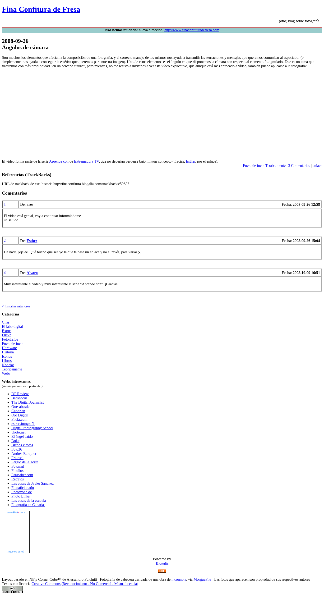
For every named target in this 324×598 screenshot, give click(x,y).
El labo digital (12, 326)
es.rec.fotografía (23, 424)
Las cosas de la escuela (28, 500)
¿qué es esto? (16, 551)
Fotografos (10, 339)
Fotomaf (17, 466)
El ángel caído (22, 436)
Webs (6, 373)
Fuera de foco (253, 166)
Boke (15, 441)
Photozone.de (21, 492)
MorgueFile (202, 579)
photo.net (18, 432)
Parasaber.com (22, 475)
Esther (190, 161)
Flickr (6, 335)
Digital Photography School (32, 428)
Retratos (17, 479)
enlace (317, 166)
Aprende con (59, 161)
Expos (6, 331)
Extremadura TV (86, 161)
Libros (7, 361)
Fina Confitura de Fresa (41, 9)
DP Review (20, 394)
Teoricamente (275, 166)
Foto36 (16, 449)
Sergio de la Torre (24, 462)
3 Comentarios (299, 166)
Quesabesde (20, 407)
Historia (8, 352)
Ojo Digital (19, 415)
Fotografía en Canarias (28, 505)
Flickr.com (19, 419)
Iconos (7, 356)
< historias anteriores (16, 306)
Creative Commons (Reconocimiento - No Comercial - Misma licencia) (85, 584)
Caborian (18, 411)
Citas (5, 322)
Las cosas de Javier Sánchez (32, 483)
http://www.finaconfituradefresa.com (191, 30)
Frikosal (17, 458)
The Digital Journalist (27, 402)
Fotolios (17, 471)
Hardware (9, 348)
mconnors (178, 579)
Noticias (8, 365)
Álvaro (32, 273)
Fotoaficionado (22, 488)
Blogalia (162, 563)
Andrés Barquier (23, 454)
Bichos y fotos (22, 445)
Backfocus (19, 398)
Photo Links (20, 496)
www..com (16, 512)
